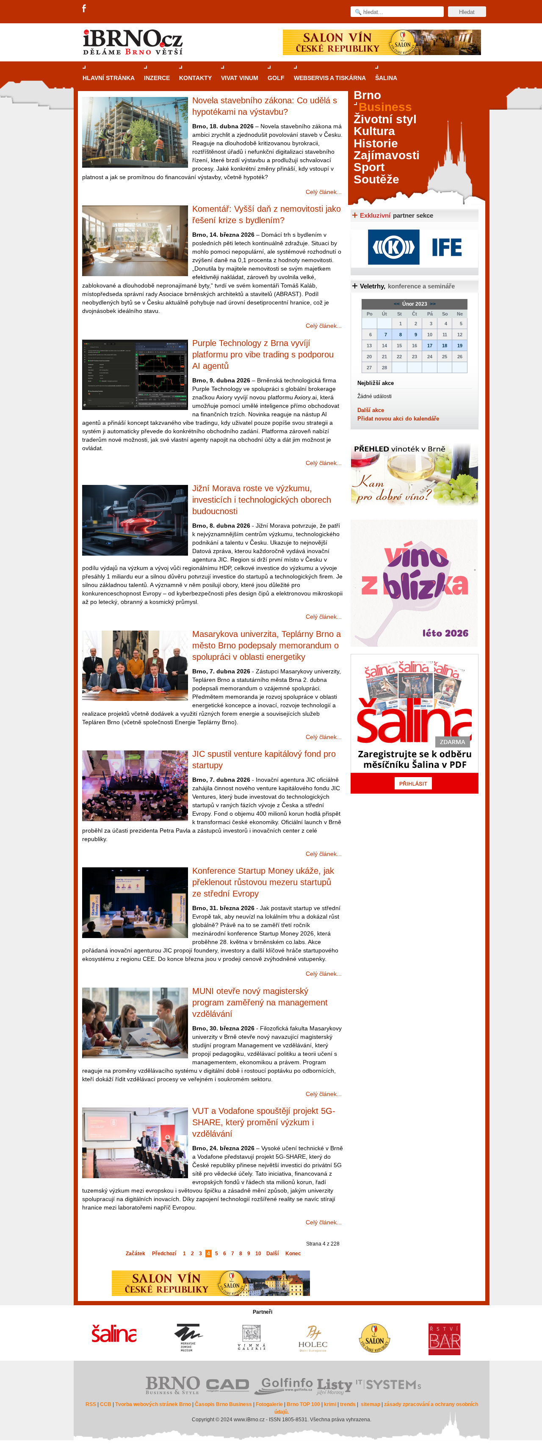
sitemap (370, 1404)
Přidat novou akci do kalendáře (398, 418)
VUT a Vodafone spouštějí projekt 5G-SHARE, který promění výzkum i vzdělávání (263, 1122)
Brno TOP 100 (303, 1404)
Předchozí (164, 1254)
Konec (293, 1254)
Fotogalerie (269, 1404)
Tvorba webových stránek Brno (153, 1404)
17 (429, 345)
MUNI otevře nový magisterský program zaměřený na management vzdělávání (260, 1002)
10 (258, 1254)
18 (444, 345)
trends (348, 1404)
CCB (105, 1404)
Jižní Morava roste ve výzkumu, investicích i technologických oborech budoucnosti (261, 500)
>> (432, 304)
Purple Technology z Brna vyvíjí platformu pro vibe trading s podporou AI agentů (263, 354)
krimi (330, 1404)
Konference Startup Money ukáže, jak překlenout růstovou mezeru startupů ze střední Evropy (263, 882)
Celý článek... (324, 191)
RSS (91, 1404)
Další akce (370, 410)
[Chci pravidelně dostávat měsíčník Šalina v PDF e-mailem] (414, 724)
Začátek (135, 1254)
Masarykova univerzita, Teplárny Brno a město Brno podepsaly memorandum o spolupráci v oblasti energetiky (266, 645)
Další (272, 1254)
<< (397, 304)
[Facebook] (85, 9)
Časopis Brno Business (223, 1404)
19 (459, 345)
